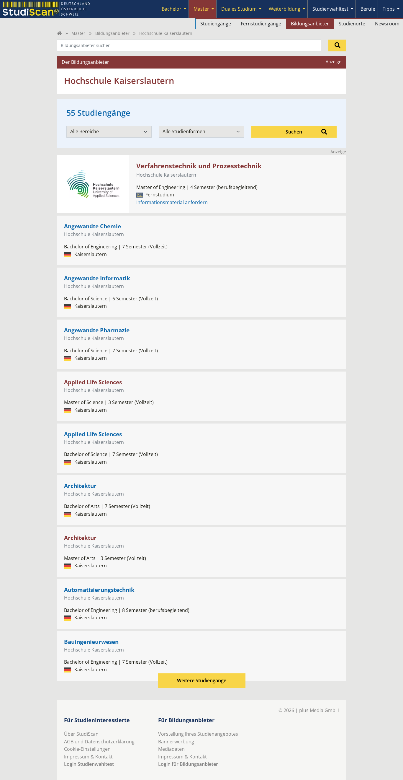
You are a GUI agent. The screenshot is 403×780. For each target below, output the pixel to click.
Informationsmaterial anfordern (172, 202)
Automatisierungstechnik (99, 590)
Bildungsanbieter (310, 23)
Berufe (368, 9)
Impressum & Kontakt (88, 756)
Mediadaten (171, 749)
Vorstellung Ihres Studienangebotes (198, 734)
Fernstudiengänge (261, 23)
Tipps (389, 9)
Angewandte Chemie (92, 226)
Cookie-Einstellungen (87, 749)
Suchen (294, 131)
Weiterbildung (284, 9)
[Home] (59, 33)
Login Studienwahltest (89, 764)
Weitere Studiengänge (201, 680)
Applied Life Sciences (93, 382)
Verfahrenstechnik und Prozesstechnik (199, 165)
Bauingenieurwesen (91, 642)
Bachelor (171, 9)
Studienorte (352, 23)
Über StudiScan (81, 734)
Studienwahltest (330, 9)
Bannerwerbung (176, 741)
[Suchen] (337, 45)
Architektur (80, 486)
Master (201, 9)
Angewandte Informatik (97, 278)
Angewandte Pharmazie (97, 330)
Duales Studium (239, 9)
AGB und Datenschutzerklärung (99, 741)
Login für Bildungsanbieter (188, 764)
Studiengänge (215, 23)
